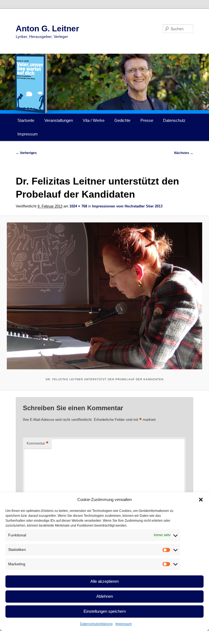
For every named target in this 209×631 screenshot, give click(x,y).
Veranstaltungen (58, 120)
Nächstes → (183, 153)
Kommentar (37, 443)
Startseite (25, 120)
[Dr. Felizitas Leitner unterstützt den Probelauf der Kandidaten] (104, 295)
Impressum (123, 624)
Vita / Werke (93, 120)
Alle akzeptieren (104, 581)
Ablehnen (104, 596)
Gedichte (122, 120)
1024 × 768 (78, 206)
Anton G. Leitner (47, 28)
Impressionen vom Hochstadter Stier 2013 (127, 206)
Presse (146, 120)
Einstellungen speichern (105, 611)
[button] (201, 499)
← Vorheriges (26, 153)
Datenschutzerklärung (96, 624)
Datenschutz (174, 120)
